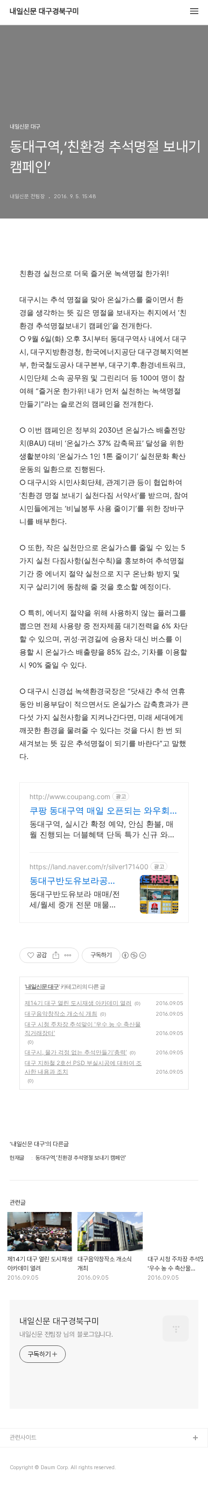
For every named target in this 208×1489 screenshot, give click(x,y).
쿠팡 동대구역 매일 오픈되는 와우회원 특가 (104, 811)
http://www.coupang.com (70, 796)
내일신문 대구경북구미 (44, 11)
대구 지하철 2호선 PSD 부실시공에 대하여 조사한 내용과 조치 (83, 1067)
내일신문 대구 (42, 986)
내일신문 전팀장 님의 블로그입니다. (66, 1334)
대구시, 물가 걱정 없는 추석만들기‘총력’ (76, 1052)
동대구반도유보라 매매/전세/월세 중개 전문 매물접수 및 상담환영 (75, 899)
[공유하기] (56, 955)
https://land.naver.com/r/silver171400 (89, 866)
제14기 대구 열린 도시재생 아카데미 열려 (78, 1003)
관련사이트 (23, 1437)
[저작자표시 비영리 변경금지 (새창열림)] (133, 955)
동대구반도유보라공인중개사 (73, 881)
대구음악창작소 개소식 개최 (61, 1013)
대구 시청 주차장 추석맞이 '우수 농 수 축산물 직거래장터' (83, 1028)
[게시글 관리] (68, 955)
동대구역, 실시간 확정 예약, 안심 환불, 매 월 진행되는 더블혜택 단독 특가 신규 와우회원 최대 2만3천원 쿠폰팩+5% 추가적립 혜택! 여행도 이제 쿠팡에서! (103, 829)
